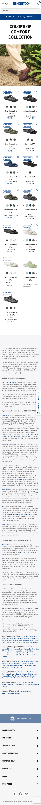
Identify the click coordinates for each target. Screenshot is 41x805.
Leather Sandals (20, 672)
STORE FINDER (7, 784)
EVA (3, 452)
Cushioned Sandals (21, 685)
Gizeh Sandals (34, 661)
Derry (3, 558)
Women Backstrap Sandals (17, 653)
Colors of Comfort (10, 383)
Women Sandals (28, 647)
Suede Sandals (32, 672)
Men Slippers (34, 636)
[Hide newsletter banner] (38, 392)
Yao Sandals (28, 665)
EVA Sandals (6, 674)
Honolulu (5, 489)
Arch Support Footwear (27, 682)
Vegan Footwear (30, 678)
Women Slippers (7, 649)
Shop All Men (33, 642)
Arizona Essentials (30, 111)
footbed (9, 425)
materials (21, 608)
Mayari (4, 524)
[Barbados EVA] (30, 130)
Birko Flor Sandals (14, 676)
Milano (4, 545)
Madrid (4, 507)
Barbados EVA (30, 144)
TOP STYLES (6, 738)
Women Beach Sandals (31, 649)
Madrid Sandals (17, 663)
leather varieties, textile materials (19, 514)
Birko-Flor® (29, 434)
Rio (3, 572)
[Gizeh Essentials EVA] (10, 130)
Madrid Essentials (10, 245)
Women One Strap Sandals (11, 651)
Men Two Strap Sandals (20, 642)
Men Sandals (25, 636)
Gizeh (3, 466)
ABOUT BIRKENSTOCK (10, 753)
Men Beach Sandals (16, 638)
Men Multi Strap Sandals (10, 640)
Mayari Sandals (28, 663)
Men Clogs (5, 638)
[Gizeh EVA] (10, 98)
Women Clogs (18, 649)
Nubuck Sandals (7, 678)
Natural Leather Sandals (19, 674)
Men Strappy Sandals (31, 638)
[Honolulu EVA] (30, 163)
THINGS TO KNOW (8, 746)
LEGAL (4, 776)
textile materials (16, 436)
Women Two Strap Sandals (17, 655)
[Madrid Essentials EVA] (10, 231)
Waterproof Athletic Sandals (11, 693)
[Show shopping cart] (37, 3)
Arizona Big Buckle (16, 667)
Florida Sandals (7, 665)
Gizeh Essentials (11, 111)
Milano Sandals (18, 665)
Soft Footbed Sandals (28, 676)
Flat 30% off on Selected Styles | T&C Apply (20, 17)
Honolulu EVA (30, 177)
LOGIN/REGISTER (8, 730)
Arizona (4, 415)
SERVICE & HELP (8, 761)
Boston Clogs (6, 663)
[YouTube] (26, 794)
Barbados (5, 444)
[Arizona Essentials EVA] (30, 98)
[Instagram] (20, 794)
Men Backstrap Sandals (26, 640)
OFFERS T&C (6, 769)
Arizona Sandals (23, 661)
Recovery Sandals (8, 685)
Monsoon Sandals (25, 691)
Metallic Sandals (19, 678)
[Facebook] (14, 794)
